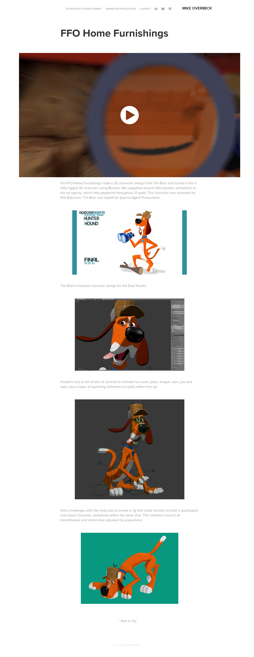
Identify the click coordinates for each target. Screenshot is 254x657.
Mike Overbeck (197, 8)
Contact (145, 9)
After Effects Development (84, 9)
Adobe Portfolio (132, 644)
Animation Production (121, 9)
